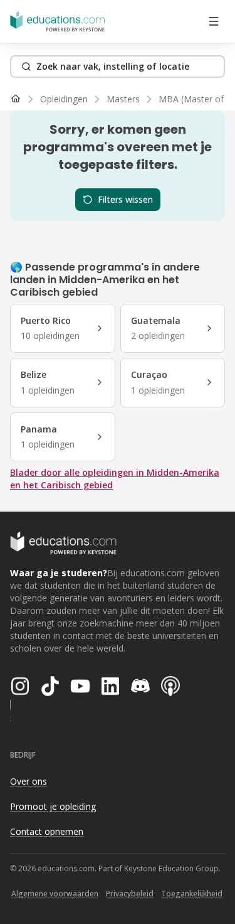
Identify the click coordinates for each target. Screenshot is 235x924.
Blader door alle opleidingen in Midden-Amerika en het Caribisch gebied (114, 478)
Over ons (28, 781)
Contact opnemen (46, 831)
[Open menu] (213, 21)
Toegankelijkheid (191, 893)
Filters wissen (125, 199)
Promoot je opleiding (53, 806)
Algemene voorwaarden (54, 893)
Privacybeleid (130, 893)
